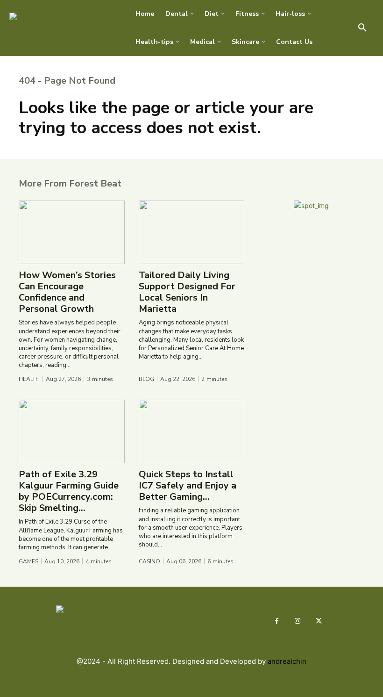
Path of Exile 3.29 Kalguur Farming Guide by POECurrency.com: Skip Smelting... (69, 491)
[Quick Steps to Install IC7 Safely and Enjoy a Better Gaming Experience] (192, 431)
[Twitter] (319, 621)
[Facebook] (277, 621)
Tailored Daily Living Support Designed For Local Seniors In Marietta (187, 292)
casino (149, 561)
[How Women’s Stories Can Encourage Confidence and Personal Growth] (72, 232)
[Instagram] (298, 621)
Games (28, 561)
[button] (362, 28)
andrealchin (287, 661)
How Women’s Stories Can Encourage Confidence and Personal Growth (67, 292)
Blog (146, 379)
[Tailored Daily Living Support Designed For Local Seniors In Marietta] (192, 232)
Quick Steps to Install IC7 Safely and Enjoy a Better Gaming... (187, 485)
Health (29, 379)
